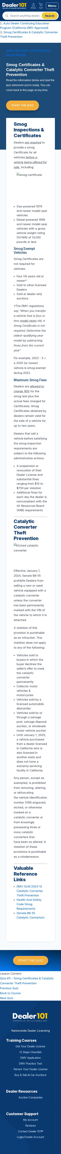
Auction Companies (30, 1097)
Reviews (30, 1125)
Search (49, 15)
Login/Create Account (30, 1137)
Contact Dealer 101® (30, 1131)
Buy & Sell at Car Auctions (30, 1075)
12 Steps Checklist (30, 1052)
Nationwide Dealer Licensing (30, 1030)
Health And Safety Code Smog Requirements (29, 904)
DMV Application (30, 1057)
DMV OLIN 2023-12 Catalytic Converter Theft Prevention (30, 891)
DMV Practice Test (30, 1063)
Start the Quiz (23, 105)
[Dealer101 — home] (14, 6)
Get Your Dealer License (30, 1046)
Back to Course (10, 993)
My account (30, 1119)
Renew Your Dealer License (30, 1069)
